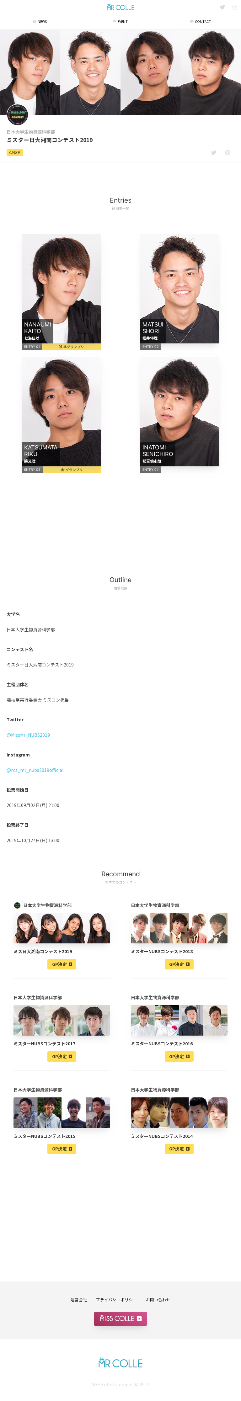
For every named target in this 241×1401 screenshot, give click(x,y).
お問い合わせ (158, 1300)
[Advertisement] (120, 175)
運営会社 (79, 1300)
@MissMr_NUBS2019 (28, 735)
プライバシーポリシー (116, 1300)
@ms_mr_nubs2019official (35, 770)
